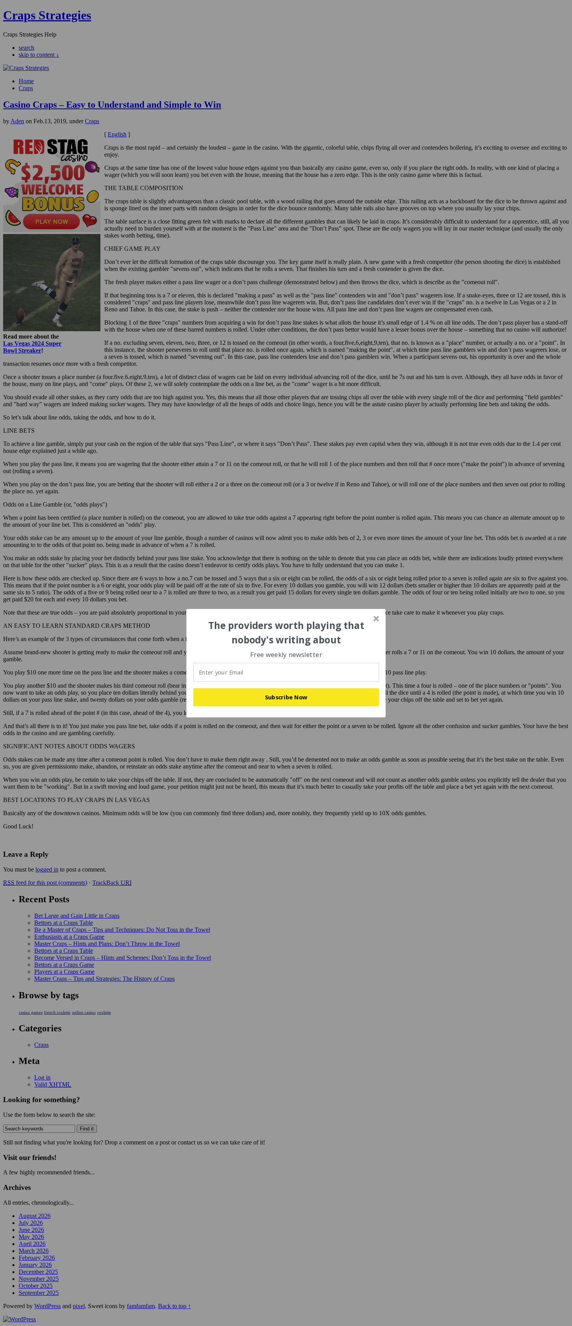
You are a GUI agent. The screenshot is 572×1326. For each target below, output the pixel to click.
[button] (286, 632)
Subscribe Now (286, 697)
